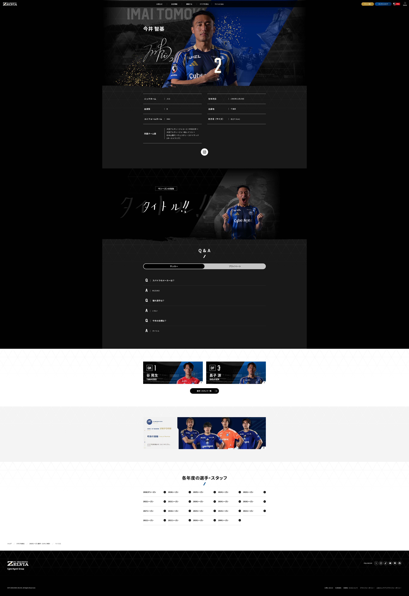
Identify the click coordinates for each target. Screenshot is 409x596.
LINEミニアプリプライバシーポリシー (389, 588)
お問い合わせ (329, 588)
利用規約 (338, 588)
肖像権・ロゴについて (350, 588)
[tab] (174, 266)
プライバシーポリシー (367, 588)
